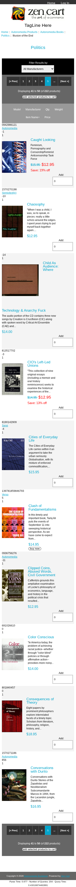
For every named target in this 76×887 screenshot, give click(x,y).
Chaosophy (36, 204)
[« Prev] (13, 81)
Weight (59, 109)
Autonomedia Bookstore (36, 876)
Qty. (48, 109)
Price (47, 117)
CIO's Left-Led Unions (38, 364)
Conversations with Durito (42, 769)
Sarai (5, 425)
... (54, 81)
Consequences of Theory (40, 700)
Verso (5, 494)
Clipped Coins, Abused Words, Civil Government (41, 571)
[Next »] (64, 81)
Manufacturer (33, 109)
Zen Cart (65, 876)
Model (17, 109)
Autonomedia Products (24, 32)
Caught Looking (43, 140)
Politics (5, 35)
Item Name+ (33, 117)
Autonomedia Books (52, 32)
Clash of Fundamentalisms (42, 507)
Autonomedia (9, 128)
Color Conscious (41, 637)
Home (51, 3)
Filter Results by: (38, 62)
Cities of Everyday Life (43, 438)
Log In (65, 3)
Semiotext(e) (9, 192)
